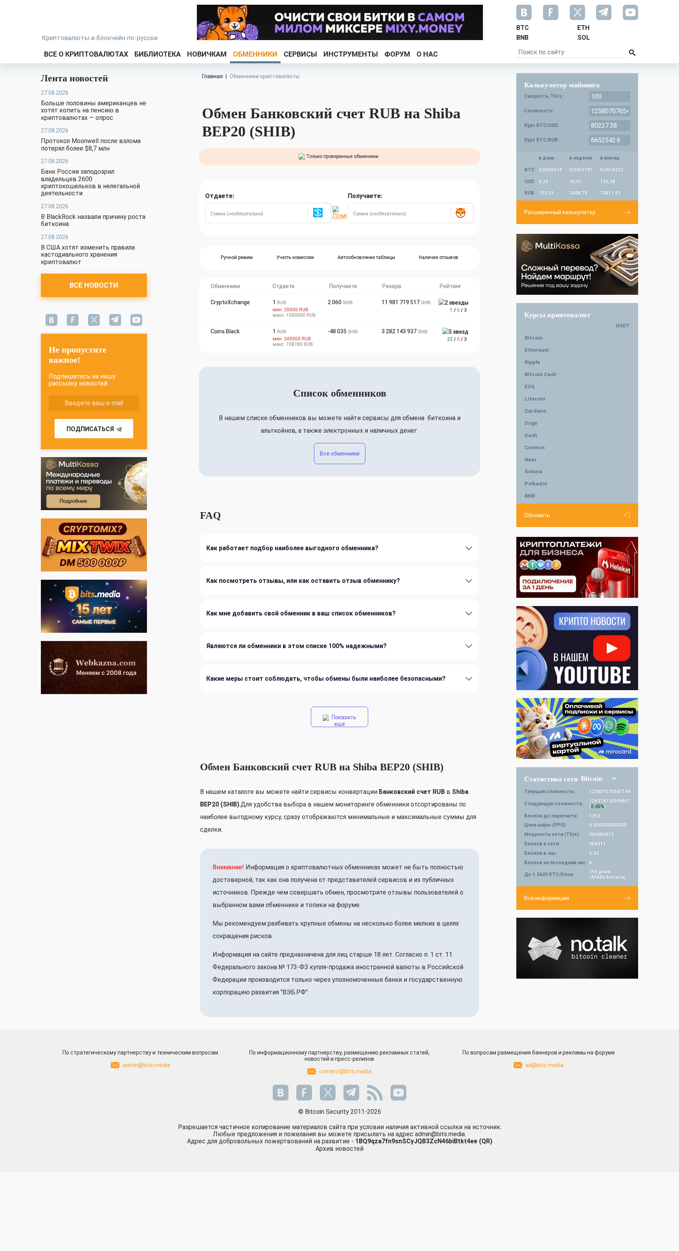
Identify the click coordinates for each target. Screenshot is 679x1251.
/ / (458, 310)
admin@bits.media (146, 1065)
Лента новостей (74, 78)
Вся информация (546, 898)
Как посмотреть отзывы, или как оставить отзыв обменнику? (303, 580)
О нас (427, 54)
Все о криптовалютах (86, 54)
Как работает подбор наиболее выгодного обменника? (292, 548)
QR (485, 1141)
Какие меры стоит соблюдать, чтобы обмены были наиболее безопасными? (326, 678)
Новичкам (207, 54)
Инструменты (350, 54)
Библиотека (157, 54)
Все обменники (340, 453)
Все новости (94, 285)
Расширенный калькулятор (560, 212)
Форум (397, 54)
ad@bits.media (544, 1065)
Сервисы (300, 54)
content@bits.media (345, 1071)
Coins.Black (225, 331)
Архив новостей (339, 1148)
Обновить (537, 515)
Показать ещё (343, 720)
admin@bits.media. (440, 1134)
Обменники (255, 54)
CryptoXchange (230, 302)
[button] (319, 213)
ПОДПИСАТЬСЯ (90, 429)
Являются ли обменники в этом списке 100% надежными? (296, 646)
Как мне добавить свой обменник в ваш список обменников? (301, 613)
